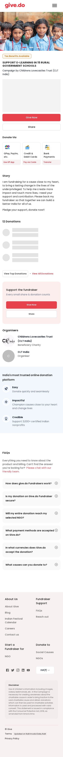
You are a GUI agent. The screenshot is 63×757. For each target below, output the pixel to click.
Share (31, 127)
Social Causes (45, 652)
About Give (12, 606)
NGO (8, 656)
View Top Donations (15, 273)
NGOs (39, 658)
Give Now (31, 117)
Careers (10, 628)
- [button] (24, 47)
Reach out (42, 617)
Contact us (12, 634)
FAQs (39, 610)
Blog (7, 612)
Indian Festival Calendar (14, 620)
